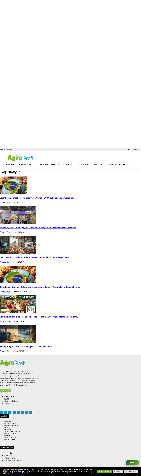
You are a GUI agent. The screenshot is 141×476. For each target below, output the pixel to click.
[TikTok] (116, 149)
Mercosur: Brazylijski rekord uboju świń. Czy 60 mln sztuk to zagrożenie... (35, 257)
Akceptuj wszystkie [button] (104, 471)
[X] (119, 149)
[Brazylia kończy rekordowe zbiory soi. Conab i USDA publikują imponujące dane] (18, 193)
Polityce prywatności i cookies (20, 473)
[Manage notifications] (5, 471)
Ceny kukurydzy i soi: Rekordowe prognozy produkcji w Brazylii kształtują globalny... (40, 287)
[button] (131, 165)
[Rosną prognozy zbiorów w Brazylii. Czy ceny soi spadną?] (18, 342)
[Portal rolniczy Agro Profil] (21, 157)
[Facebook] (107, 149)
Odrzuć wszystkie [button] (131, 471)
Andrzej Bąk (5, 202)
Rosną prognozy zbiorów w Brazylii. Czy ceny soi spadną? (27, 346)
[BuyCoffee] (129, 149)
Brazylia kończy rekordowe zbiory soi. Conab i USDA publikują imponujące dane (37, 198)
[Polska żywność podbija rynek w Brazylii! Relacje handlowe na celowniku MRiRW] (18, 223)
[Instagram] (110, 149)
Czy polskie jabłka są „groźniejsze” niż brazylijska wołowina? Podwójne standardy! (39, 317)
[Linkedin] (113, 149)
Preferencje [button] (118, 471)
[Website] (123, 149)
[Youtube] (125, 149)
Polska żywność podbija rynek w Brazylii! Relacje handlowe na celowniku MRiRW (38, 227)
